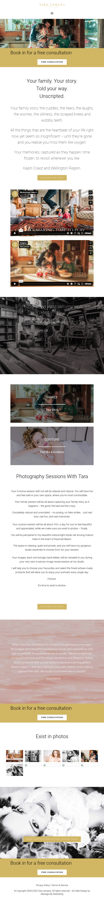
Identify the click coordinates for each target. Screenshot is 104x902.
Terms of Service (59, 885)
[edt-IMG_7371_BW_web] (14, 775)
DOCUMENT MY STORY (52, 178)
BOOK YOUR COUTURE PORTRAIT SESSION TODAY (52, 839)
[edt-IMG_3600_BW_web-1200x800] (52, 765)
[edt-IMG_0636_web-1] (70, 765)
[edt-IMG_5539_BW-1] (33, 761)
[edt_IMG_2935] (33, 765)
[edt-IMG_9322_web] (52, 761)
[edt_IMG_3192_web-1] (14, 761)
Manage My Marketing (52, 894)
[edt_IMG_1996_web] (89, 761)
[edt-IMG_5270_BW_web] (70, 761)
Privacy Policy (43, 885)
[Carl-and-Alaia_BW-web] (89, 765)
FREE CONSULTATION (52, 62)
